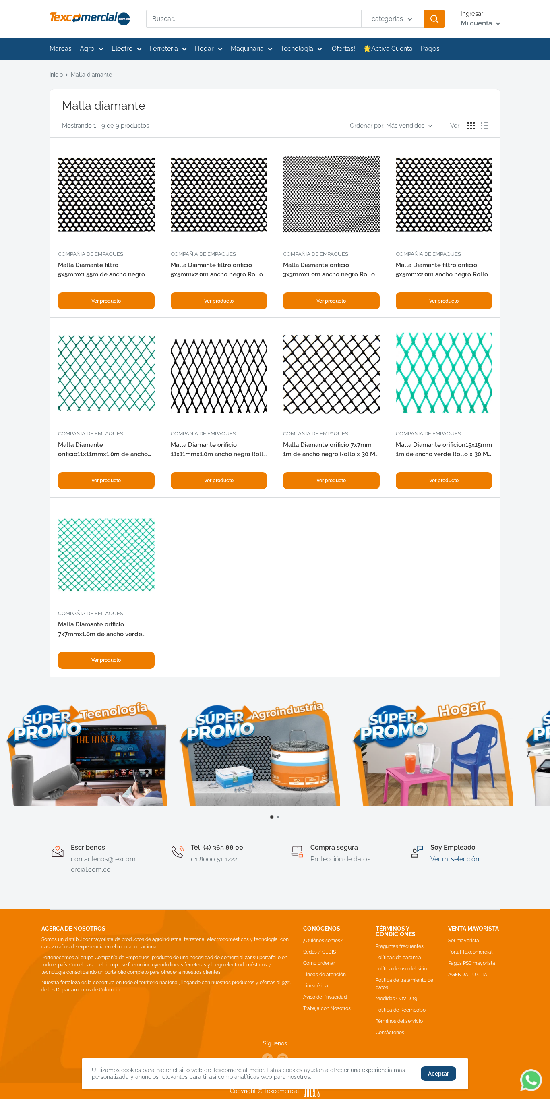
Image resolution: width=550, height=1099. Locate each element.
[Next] (536, 760)
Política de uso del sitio (401, 969)
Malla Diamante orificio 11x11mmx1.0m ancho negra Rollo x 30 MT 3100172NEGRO (219, 450)
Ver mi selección (454, 859)
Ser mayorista (463, 940)
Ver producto (106, 301)
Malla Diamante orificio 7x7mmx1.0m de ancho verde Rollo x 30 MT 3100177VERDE (100, 630)
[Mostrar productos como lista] (484, 125)
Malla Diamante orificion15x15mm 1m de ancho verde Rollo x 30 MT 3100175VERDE (444, 450)
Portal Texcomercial (470, 952)
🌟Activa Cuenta (388, 48)
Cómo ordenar (319, 963)
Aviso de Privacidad (325, 997)
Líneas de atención (324, 974)
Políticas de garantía (398, 957)
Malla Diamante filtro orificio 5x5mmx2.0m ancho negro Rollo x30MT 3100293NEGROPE (442, 270)
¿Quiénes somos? (323, 940)
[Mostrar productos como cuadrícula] (471, 125)
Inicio (56, 74)
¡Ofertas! (342, 48)
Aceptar (438, 1073)
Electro (122, 48)
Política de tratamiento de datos (404, 983)
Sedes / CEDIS (319, 952)
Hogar (204, 48)
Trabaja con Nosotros (327, 1008)
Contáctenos (390, 1032)
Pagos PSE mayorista (471, 963)
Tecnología (297, 48)
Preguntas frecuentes (400, 946)
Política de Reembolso (401, 1010)
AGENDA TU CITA (467, 974)
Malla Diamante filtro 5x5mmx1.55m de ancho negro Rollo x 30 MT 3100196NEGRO (101, 270)
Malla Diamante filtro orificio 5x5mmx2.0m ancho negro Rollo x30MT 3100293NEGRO (217, 270)
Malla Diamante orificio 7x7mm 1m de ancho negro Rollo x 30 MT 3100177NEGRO (331, 450)
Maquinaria (247, 48)
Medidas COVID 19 (396, 999)
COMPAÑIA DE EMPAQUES (90, 254)
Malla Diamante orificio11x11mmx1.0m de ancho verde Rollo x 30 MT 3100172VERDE (103, 450)
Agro (87, 48)
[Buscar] (434, 19)
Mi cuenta (477, 23)
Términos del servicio (399, 1021)
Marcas (61, 48)
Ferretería (164, 48)
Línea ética (315, 986)
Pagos (430, 48)
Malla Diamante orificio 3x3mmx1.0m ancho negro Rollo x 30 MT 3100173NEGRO (329, 270)
